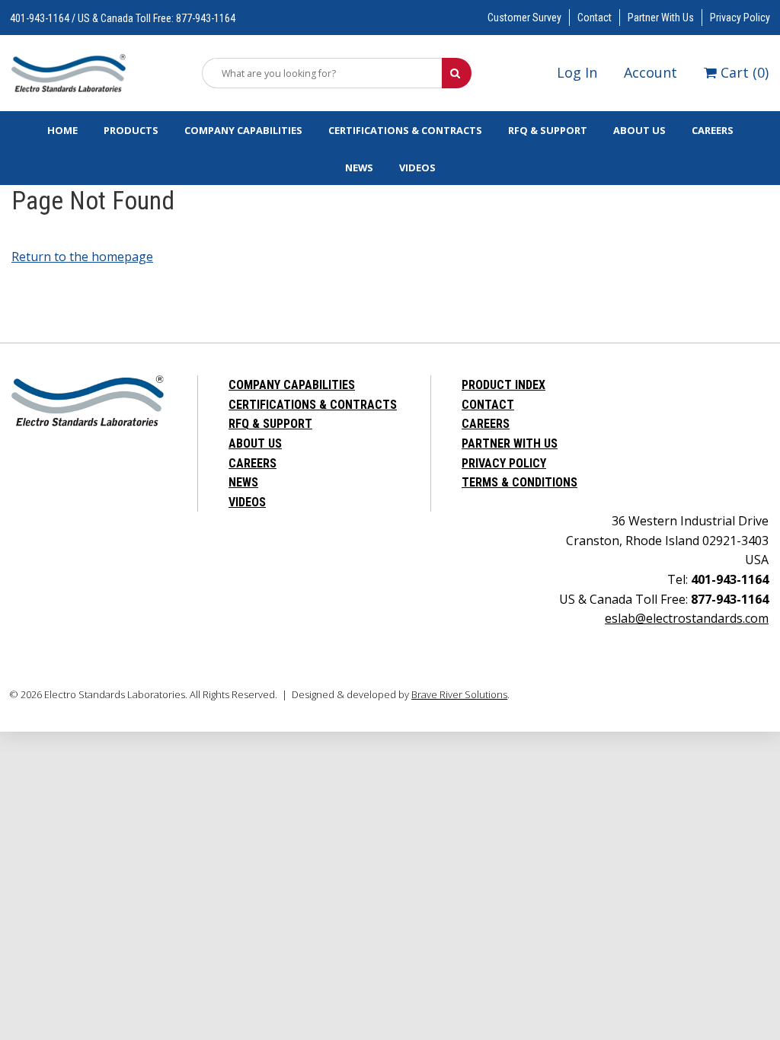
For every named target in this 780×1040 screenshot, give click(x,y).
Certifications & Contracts (405, 130)
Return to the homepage (82, 256)
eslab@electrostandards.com (687, 618)
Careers (713, 130)
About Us (639, 130)
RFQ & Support (547, 130)
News (359, 167)
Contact (594, 17)
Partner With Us (661, 17)
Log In (577, 72)
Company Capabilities (243, 130)
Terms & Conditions (519, 482)
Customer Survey (524, 17)
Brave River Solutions (459, 694)
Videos (417, 167)
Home (62, 130)
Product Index (503, 385)
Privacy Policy (740, 17)
